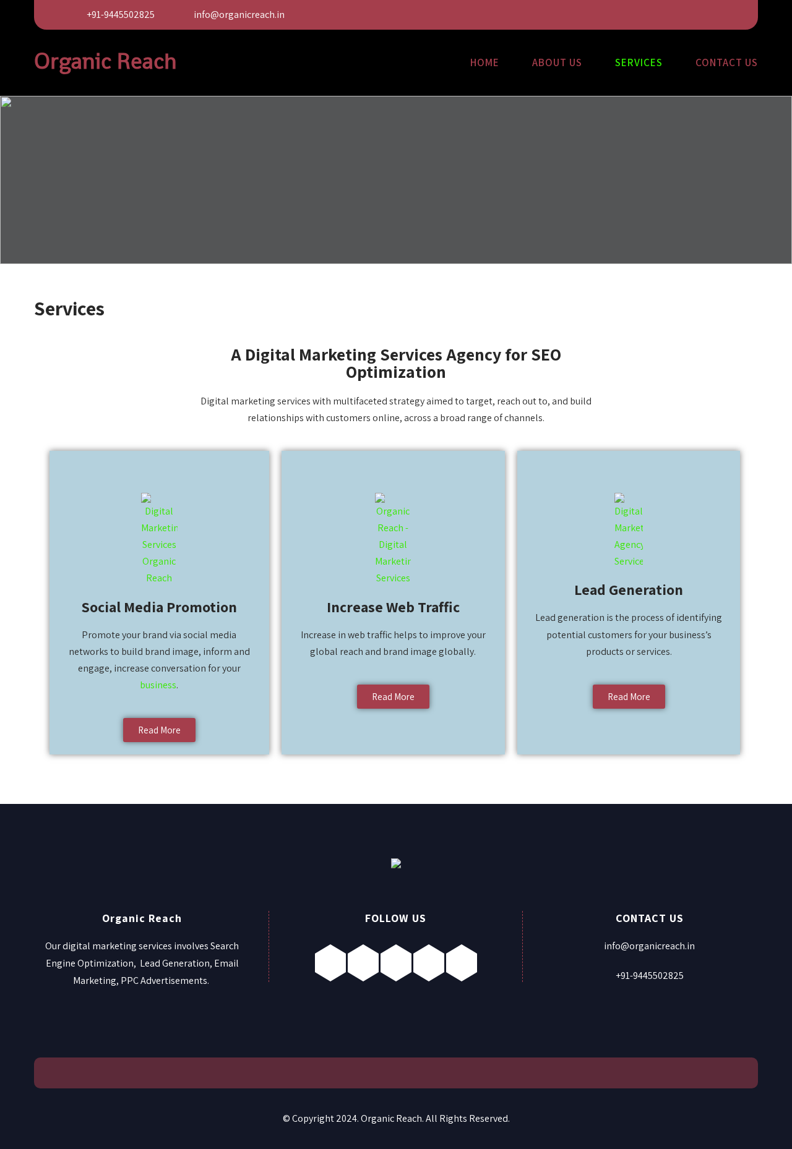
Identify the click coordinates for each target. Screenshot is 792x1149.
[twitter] (629, 14)
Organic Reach (105, 61)
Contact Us (726, 62)
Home (484, 62)
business (158, 684)
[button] (159, 730)
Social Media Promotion (159, 607)
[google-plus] (657, 14)
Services (639, 62)
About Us (557, 62)
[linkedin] (684, 14)
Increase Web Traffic (393, 607)
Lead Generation (628, 589)
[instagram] (396, 963)
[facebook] (601, 14)
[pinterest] (712, 14)
